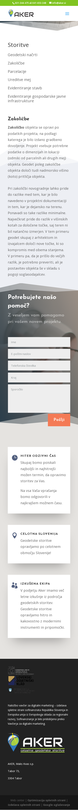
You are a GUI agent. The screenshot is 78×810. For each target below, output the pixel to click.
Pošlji (59, 420)
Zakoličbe (16, 63)
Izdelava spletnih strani (24, 805)
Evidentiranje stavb (25, 87)
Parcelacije (17, 71)
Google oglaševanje (56, 805)
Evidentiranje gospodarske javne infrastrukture (37, 98)
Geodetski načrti (22, 54)
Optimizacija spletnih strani (46, 800)
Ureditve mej (19, 79)
